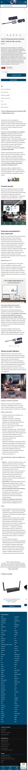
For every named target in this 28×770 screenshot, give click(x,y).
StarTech (3, 699)
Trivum (2, 709)
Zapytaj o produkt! (13, 79)
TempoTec (3, 705)
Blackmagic (16, 624)
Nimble (16, 569)
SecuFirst (3, 695)
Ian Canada (16, 658)
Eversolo (16, 646)
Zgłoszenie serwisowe (5, 755)
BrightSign (3, 626)
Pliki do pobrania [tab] (4, 107)
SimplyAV (16, 697)
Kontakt (2, 760)
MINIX (2, 674)
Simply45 (3, 697)
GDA (15, 652)
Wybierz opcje (11, 606)
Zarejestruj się (4, 729)
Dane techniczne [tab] (4, 92)
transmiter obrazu (9, 566)
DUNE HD (3, 640)
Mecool (15, 672)
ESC (15, 644)
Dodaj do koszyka (16, 75)
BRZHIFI (16, 626)
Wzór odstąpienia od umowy (6, 749)
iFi (1, 660)
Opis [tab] (2, 86)
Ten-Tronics (16, 705)
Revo (15, 689)
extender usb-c (12, 564)
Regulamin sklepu (4, 740)
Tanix (2, 703)
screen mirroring (3, 566)
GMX (2, 656)
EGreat (15, 642)
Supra (15, 701)
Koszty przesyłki (4, 748)
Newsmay (16, 678)
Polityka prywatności (5, 744)
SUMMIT (16, 699)
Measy (2, 672)
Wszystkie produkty (5, 734)
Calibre (15, 630)
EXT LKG (3, 648)
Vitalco (2, 717)
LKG (15, 668)
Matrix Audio (16, 670)
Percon (2, 684)
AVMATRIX (3, 622)
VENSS (15, 715)
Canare (2, 632)
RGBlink (2, 691)
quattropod (23, 565)
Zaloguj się (3, 730)
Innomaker (16, 660)
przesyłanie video (17, 565)
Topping (2, 707)
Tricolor (15, 707)
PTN (15, 686)
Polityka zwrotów (4, 741)
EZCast (13, 569)
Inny (2, 662)
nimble (12, 565)
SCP (15, 693)
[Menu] (3, 2)
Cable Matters (4, 630)
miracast (5, 565)
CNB (2, 636)
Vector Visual (17, 713)
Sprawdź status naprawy (6, 757)
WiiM (15, 719)
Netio (2, 678)
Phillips (15, 684)
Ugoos (2, 711)
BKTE (2, 624)
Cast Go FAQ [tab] (4, 104)
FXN (2, 652)
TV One (15, 709)
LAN (15, 666)
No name (3, 682)
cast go (8, 563)
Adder (2, 616)
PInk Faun (3, 686)
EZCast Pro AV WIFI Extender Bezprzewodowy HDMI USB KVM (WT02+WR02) (11, 600)
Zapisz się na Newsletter (6, 732)
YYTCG (2, 721)
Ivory (2, 664)
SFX (15, 695)
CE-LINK (16, 632)
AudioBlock (3, 620)
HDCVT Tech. (17, 656)
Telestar (16, 703)
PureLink (3, 688)
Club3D (15, 634)
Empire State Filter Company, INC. (7, 644)
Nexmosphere (4, 680)
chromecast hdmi (18, 563)
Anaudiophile (3, 618)
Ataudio (16, 618)
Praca (2, 762)
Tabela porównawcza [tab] (5, 98)
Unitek (15, 711)
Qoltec (15, 688)
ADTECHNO (16, 616)
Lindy (2, 668)
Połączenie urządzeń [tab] (5, 95)
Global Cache (17, 654)
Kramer (2, 666)
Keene (15, 664)
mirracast (9, 565)
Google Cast (17, 564)
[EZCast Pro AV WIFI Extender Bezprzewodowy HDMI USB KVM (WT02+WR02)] (11, 586)
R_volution (16, 691)
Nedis (15, 676)
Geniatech (3, 654)
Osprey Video (17, 682)
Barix (15, 622)
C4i (15, 628)
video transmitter (16, 566)
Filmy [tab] (2, 101)
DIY (15, 638)
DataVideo (3, 638)
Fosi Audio (16, 650)
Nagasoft (3, 676)
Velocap (2, 715)
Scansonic (3, 693)
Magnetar (3, 670)
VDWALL (3, 713)
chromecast (12, 563)
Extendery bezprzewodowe (15, 561)
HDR (2, 658)
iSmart (15, 662)
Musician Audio (17, 674)
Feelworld (3, 650)
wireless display (15, 568)
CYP (15, 636)
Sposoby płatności (4, 746)
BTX (2, 628)
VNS (2, 719)
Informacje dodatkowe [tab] (6, 89)
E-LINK (2, 642)
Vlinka (15, 717)
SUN (2, 701)
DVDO (15, 640)
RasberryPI (3, 689)
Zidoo (15, 721)
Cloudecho (3, 634)
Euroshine (3, 646)
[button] (25, 2)
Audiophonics (17, 620)
